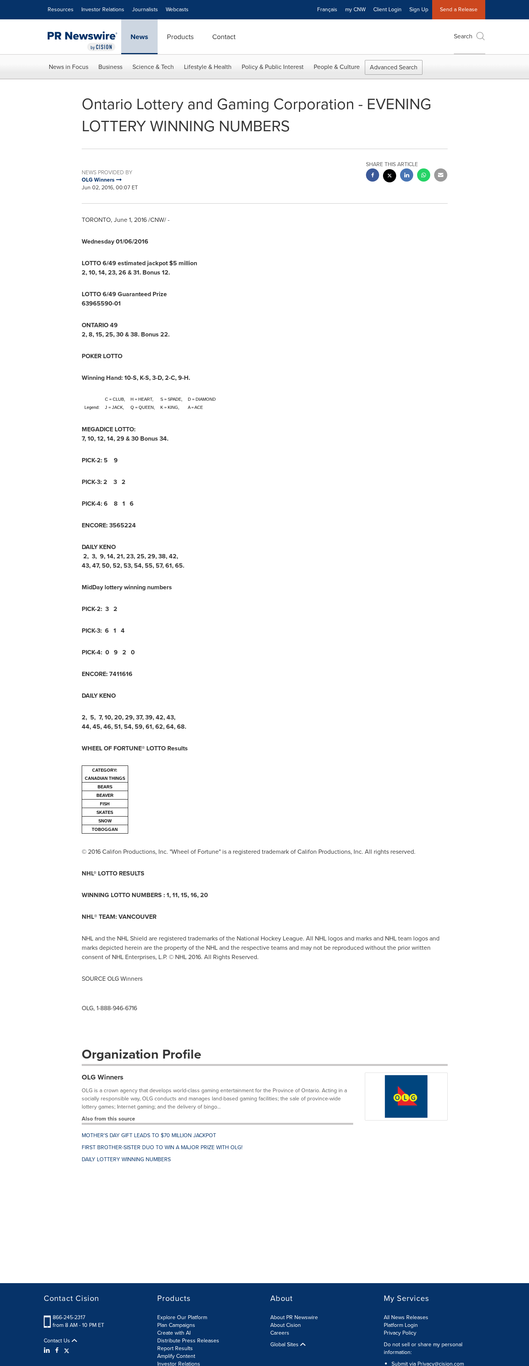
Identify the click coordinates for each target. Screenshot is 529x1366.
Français (327, 9)
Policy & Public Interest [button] (273, 66)
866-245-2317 (69, 1317)
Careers (279, 1333)
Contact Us (58, 1341)
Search (463, 36)
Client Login (387, 9)
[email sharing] (440, 176)
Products (180, 37)
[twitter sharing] (389, 176)
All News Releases (406, 1317)
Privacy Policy (400, 1333)
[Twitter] (66, 1350)
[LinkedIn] (48, 1350)
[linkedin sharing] (406, 176)
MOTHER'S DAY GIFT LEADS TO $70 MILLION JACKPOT (149, 1135)
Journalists (145, 9)
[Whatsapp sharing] (423, 176)
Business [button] (110, 66)
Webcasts (177, 9)
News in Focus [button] (68, 66)
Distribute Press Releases (188, 1341)
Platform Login (401, 1325)
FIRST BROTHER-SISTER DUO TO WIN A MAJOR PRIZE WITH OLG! (162, 1147)
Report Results (175, 1348)
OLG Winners (103, 1077)
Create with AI (174, 1333)
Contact (223, 37)
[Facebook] (56, 1350)
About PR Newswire (294, 1317)
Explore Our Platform (182, 1317)
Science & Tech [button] (153, 66)
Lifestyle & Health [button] (208, 66)
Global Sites (285, 1345)
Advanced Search (393, 67)
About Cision (285, 1325)
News (139, 37)
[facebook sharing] (372, 176)
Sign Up (418, 9)
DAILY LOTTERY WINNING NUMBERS (126, 1159)
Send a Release (458, 9)
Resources (61, 9)
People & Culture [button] (337, 66)
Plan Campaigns (176, 1325)
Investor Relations (102, 9)
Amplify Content (176, 1356)
